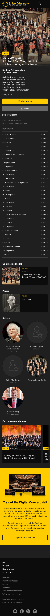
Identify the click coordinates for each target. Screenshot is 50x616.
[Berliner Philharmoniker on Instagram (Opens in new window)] (35, 611)
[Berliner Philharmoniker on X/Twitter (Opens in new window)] (28, 611)
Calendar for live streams (12, 602)
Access (5, 584)
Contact (5, 566)
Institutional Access (10, 581)
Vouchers (6, 587)
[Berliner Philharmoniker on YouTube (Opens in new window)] (15, 611)
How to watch (8, 569)
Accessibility (7, 572)
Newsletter (6, 577)
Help (4, 562)
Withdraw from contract (11, 594)
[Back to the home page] (16, 4)
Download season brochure (13, 599)
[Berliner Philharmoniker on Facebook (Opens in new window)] (22, 611)
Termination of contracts (12, 591)
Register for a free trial (25, 537)
